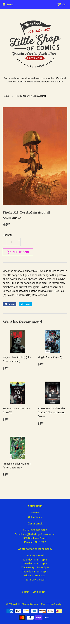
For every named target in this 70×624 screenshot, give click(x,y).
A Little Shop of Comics (26, 604)
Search (35, 512)
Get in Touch (35, 517)
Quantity (7, 235)
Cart (64, 4)
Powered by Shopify (51, 604)
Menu (10, 4)
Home (6, 96)
